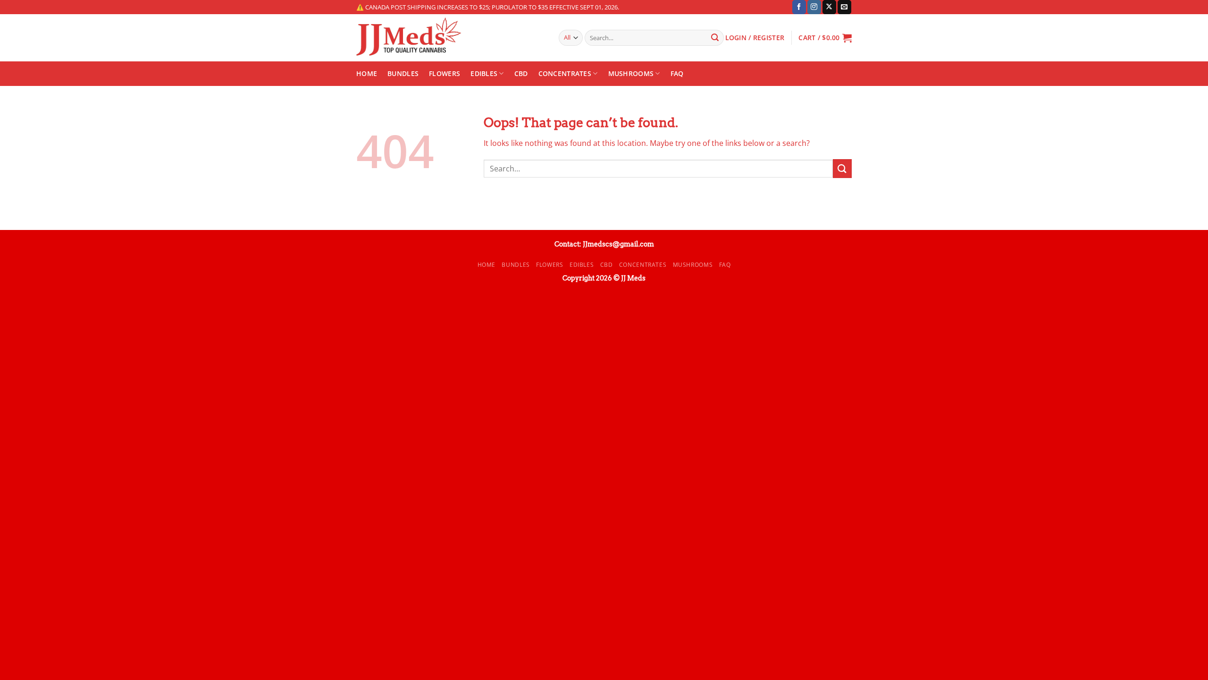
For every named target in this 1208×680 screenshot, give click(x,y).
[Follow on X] (829, 7)
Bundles (403, 73)
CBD (521, 73)
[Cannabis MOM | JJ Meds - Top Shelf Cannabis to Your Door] (450, 37)
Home (366, 73)
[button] (825, 37)
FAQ (677, 73)
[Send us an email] (844, 7)
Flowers (444, 73)
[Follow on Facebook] (799, 7)
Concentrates (564, 73)
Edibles (483, 73)
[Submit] (715, 38)
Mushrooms (631, 73)
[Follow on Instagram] (814, 7)
